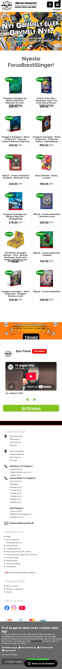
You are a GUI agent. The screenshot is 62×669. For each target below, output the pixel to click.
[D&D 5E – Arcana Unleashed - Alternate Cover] (46, 201)
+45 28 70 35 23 (16, 469)
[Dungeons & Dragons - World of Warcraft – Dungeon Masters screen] (15, 278)
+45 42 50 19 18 (16, 511)
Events (9, 592)
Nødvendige (11, 647)
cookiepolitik (36, 641)
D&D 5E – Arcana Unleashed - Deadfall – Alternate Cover (15, 177)
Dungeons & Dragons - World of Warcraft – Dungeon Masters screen (15, 294)
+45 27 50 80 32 (16, 481)
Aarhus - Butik (12, 586)
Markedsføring (28, 647)
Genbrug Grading (13, 564)
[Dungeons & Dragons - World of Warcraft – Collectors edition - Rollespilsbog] (46, 124)
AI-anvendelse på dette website (20, 573)
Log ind (56, 9)
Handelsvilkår (11, 561)
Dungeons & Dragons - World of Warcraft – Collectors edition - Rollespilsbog (46, 139)
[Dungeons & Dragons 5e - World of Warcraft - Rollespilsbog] (15, 201)
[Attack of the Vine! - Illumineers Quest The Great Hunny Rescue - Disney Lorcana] (46, 85)
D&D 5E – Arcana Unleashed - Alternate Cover (46, 215)
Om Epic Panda (12, 558)
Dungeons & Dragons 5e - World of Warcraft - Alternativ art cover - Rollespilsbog (15, 101)
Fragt (8, 537)
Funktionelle (46, 647)
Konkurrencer (11, 546)
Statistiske (10, 650)
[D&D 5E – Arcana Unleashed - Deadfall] (46, 239)
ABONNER (39, 351)
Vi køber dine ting (13, 549)
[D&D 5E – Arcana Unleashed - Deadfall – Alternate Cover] (15, 162)
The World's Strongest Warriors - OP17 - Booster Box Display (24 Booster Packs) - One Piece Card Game (15, 257)
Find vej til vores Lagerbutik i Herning (21, 555)
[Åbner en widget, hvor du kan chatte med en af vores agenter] (40, 664)
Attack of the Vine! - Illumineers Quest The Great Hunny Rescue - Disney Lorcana (46, 101)
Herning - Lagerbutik (14, 589)
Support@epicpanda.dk (22, 523)
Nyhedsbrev (11, 567)
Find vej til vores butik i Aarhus (18, 552)
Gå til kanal (31, 408)
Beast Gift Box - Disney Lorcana (46, 177)
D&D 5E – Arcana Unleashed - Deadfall (46, 254)
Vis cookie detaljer (10, 654)
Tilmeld (31, 337)
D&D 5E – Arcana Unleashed (46, 292)
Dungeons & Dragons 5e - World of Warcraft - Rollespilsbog (15, 216)
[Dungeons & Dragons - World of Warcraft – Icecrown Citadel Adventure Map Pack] (15, 124)
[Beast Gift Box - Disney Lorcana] (46, 162)
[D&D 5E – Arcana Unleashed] (46, 278)
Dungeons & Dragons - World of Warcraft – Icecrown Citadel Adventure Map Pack (15, 139)
